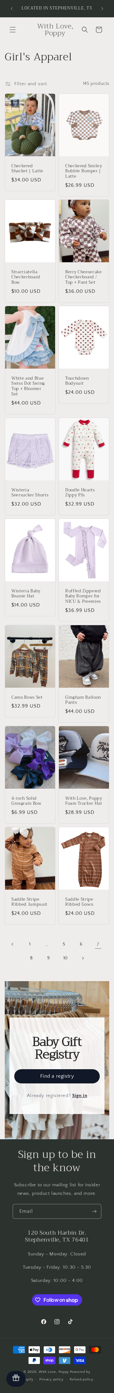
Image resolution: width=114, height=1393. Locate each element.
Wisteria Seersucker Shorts (29, 493)
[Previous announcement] (12, 8)
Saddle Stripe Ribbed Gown (79, 902)
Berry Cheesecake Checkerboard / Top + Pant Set (83, 277)
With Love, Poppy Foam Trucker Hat (83, 801)
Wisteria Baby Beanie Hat (26, 594)
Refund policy (81, 1379)
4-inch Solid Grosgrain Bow (26, 801)
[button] (13, 30)
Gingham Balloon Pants (83, 700)
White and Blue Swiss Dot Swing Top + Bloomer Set (28, 386)
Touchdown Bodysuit (77, 381)
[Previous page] (13, 944)
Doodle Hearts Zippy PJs (80, 493)
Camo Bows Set (27, 697)
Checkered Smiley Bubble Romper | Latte (83, 171)
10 (65, 958)
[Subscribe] (94, 1211)
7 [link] (98, 944)
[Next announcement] (102, 8)
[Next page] (83, 958)
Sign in (79, 1095)
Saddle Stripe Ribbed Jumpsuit (29, 902)
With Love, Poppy (54, 1372)
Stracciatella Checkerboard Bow (25, 277)
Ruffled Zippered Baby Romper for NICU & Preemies (83, 596)
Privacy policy (51, 1379)
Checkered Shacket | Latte (27, 168)
